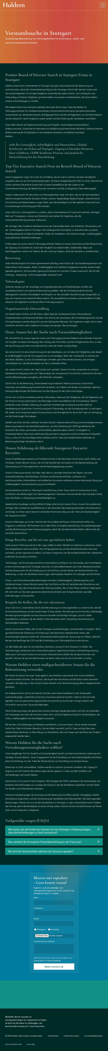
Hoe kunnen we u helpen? (44, 941)
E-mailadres (38, 908)
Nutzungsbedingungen (93, 1036)
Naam (36, 897)
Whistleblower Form (13, 1044)
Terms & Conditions (54, 960)
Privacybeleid (53, 1036)
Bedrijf (36, 918)
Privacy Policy (39, 960)
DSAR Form (31, 1044)
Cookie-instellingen (71, 1036)
